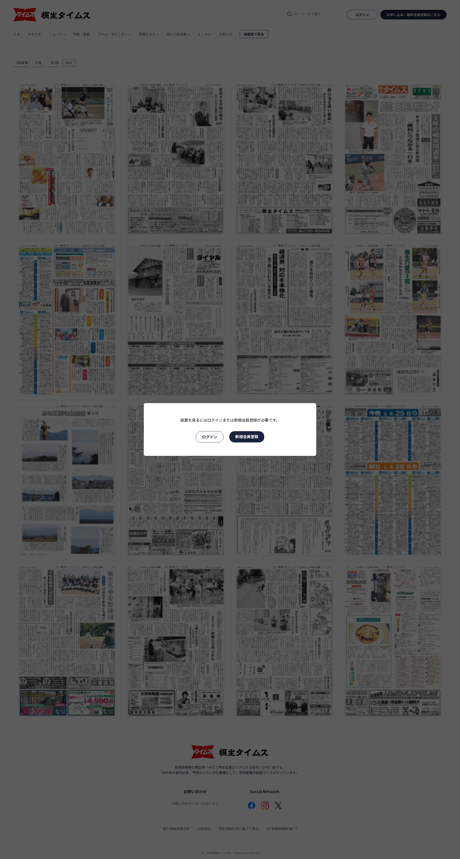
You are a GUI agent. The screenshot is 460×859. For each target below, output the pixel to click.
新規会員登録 (246, 436)
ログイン (209, 437)
